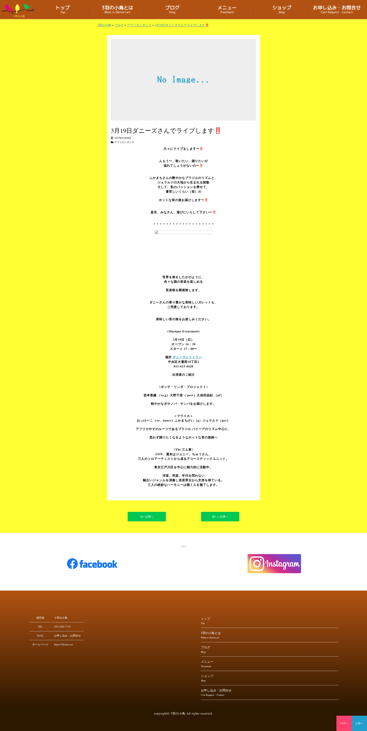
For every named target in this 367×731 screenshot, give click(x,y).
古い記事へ (146, 516)
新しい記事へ (220, 516)
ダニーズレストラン (187, 357)
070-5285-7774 (62, 626)
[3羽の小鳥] (19, 9)
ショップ (281, 10)
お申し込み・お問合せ (337, 10)
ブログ (172, 10)
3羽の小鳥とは (117, 10)
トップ (62, 10)
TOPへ (344, 723)
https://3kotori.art (63, 644)
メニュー (227, 10)
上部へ (359, 723)
